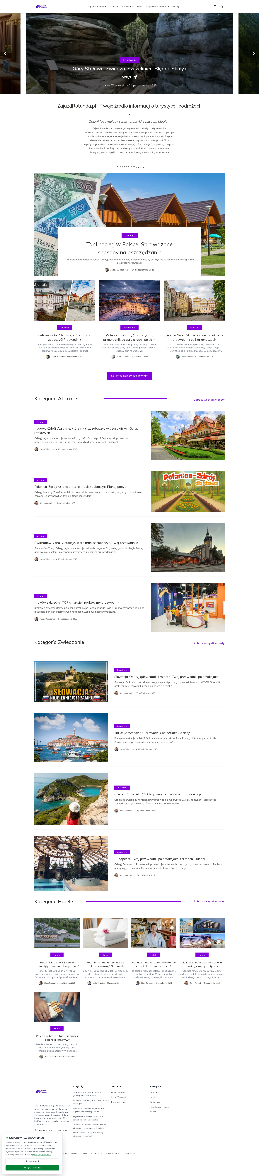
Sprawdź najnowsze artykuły (129, 375)
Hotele (140, 6)
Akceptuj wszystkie (32, 1168)
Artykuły (78, 1086)
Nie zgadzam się (32, 1161)
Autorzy (116, 1086)
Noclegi (175, 6)
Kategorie (155, 1086)
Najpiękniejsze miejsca (157, 6)
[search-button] (215, 6)
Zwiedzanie (127, 6)
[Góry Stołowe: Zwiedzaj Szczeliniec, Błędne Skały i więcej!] (129, 53)
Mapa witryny (130, 1153)
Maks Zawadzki (118, 1092)
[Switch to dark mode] (222, 6)
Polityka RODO (97, 1153)
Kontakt (85, 1153)
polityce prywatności (42, 1154)
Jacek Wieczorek (118, 1097)
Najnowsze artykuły (97, 6)
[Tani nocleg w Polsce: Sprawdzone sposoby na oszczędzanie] (129, 224)
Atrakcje (114, 6)
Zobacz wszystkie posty (209, 399)
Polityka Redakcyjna (114, 1153)
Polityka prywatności (70, 1153)
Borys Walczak (118, 1102)
